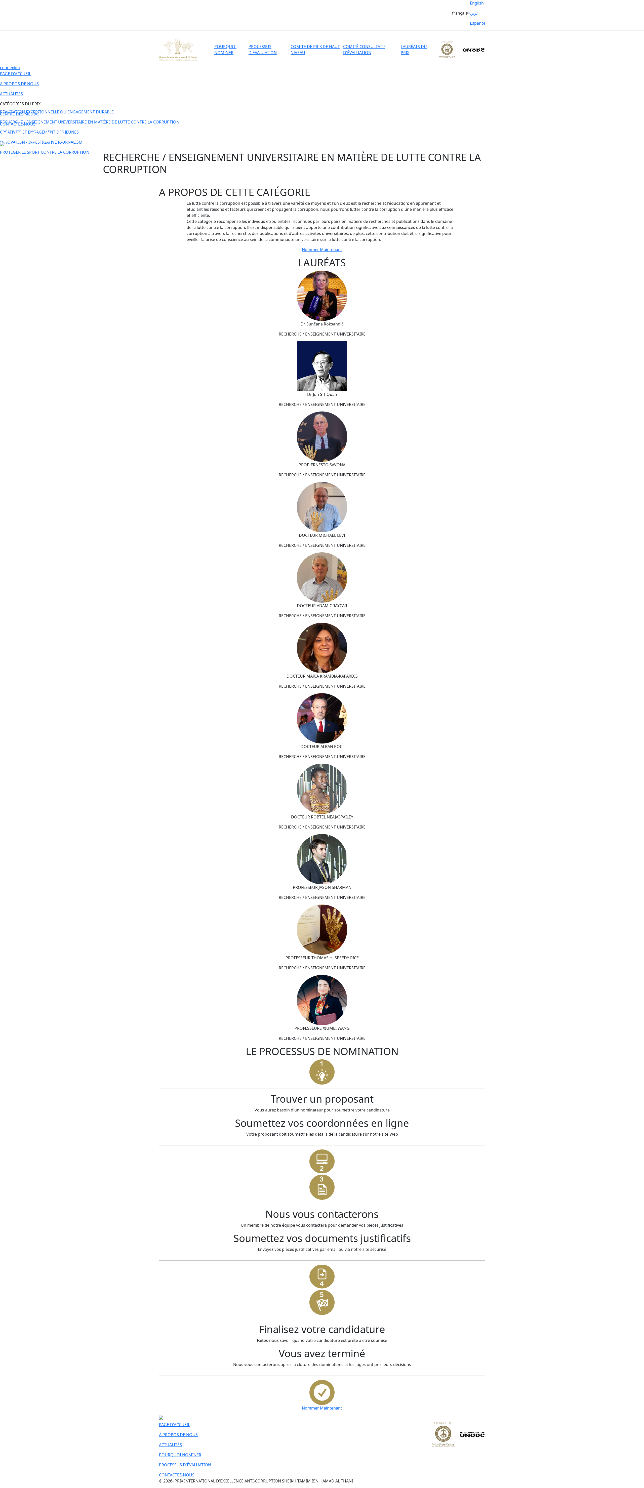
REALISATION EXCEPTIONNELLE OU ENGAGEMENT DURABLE (57, 112)
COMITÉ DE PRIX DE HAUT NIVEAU (315, 49)
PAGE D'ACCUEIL (15, 73)
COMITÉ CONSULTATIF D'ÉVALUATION (364, 49)
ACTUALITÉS (11, 94)
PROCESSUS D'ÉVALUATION (263, 49)
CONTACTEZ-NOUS (17, 124)
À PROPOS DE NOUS (19, 84)
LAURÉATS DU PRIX (414, 49)
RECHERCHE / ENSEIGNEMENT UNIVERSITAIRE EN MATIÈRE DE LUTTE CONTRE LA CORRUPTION (89, 122)
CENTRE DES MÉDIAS (19, 114)
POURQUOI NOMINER (225, 49)
